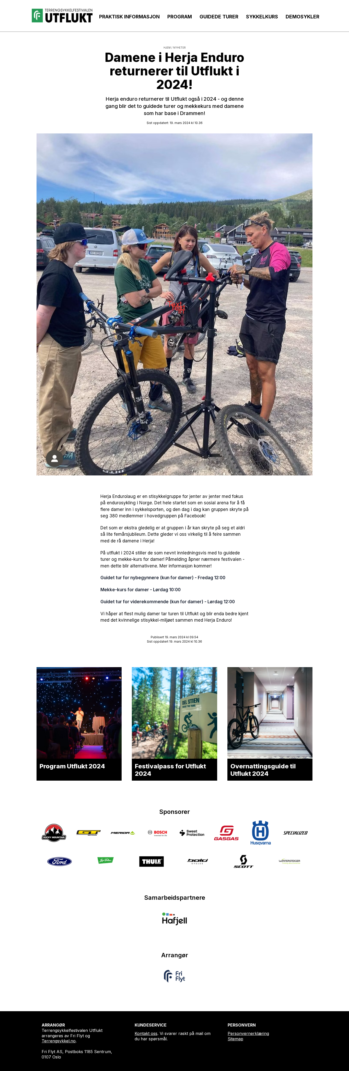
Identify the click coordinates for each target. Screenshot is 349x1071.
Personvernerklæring (248, 1033)
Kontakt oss (146, 1033)
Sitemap (235, 1038)
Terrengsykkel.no (59, 1040)
